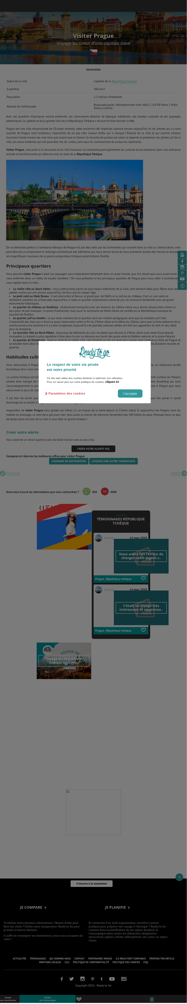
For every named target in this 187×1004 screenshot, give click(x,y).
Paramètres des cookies (67, 393)
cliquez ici (112, 381)
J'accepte (130, 393)
